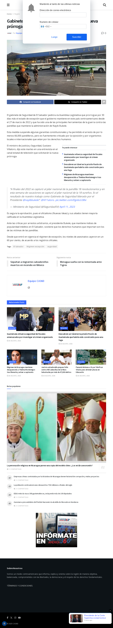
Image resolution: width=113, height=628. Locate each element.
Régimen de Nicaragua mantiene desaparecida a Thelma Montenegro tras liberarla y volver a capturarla (82, 177)
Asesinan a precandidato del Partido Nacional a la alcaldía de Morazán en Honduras (46, 502)
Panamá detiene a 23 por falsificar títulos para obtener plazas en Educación (89, 369)
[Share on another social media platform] (104, 102)
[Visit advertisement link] (56, 530)
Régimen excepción (35, 246)
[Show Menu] (8, 5)
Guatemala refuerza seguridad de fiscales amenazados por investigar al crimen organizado (83, 157)
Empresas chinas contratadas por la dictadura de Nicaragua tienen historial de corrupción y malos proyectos (56, 476)
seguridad (52, 246)
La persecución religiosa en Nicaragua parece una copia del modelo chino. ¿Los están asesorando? (50, 465)
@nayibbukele (31, 200)
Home (9, 14)
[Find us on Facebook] (7, 617)
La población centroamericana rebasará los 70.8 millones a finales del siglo (43, 485)
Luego (54, 37)
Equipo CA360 (22, 33)
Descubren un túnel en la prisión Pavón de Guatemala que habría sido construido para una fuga (84, 167)
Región (17, 14)
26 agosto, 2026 (14, 341)
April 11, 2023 (67, 206)
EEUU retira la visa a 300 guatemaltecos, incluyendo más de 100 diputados (43, 493)
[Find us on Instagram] (15, 617)
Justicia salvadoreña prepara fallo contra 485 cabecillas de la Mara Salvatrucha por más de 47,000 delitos (56, 369)
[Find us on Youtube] (19, 617)
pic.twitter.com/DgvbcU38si (70, 200)
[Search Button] (104, 5)
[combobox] (46, 26)
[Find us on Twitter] (11, 617)
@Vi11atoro (47, 200)
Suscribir (76, 37)
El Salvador (19, 246)
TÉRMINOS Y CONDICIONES (20, 585)
